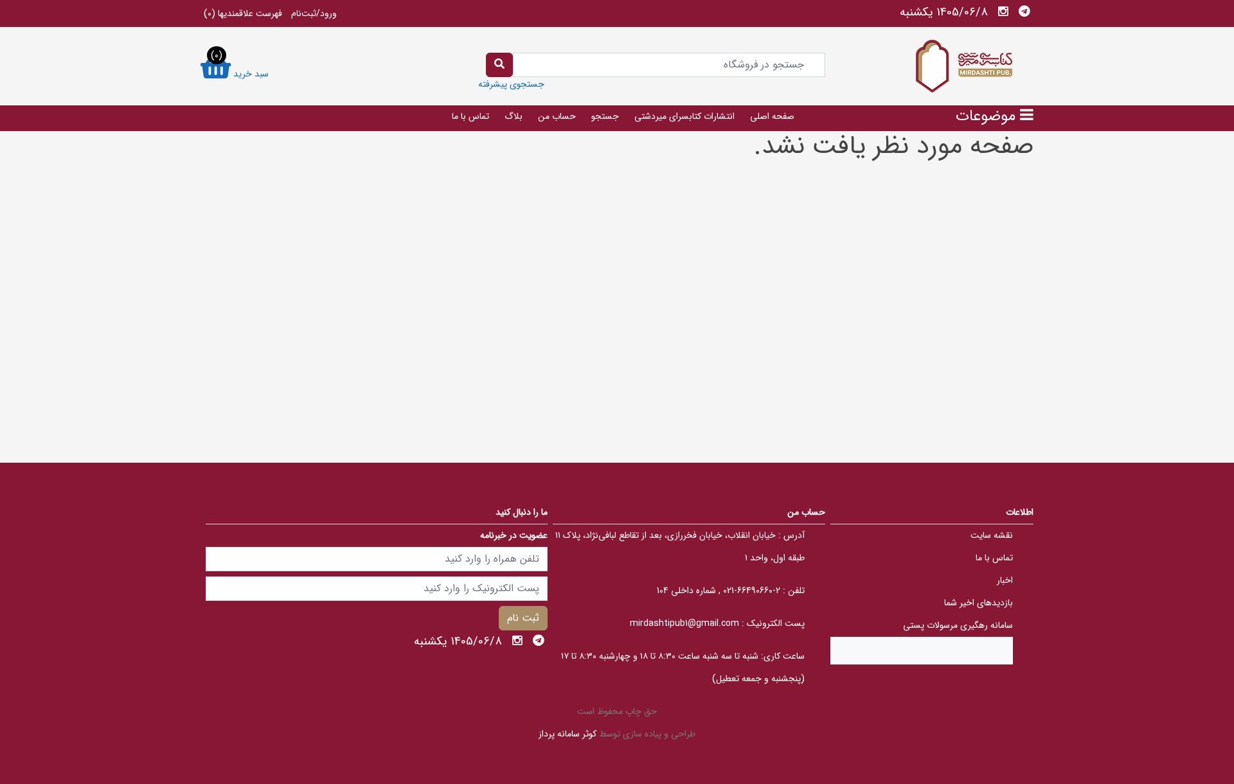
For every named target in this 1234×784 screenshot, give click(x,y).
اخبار (1005, 580)
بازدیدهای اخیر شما (978, 603)
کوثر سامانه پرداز (567, 734)
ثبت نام (523, 618)
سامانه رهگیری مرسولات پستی (958, 625)
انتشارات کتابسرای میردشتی (684, 116)
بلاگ (514, 116)
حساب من (557, 116)
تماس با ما (470, 116)
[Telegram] (1024, 11)
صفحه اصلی (772, 116)
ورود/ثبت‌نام (314, 13)
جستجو (605, 116)
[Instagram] (1003, 11)
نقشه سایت (991, 535)
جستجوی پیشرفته (511, 84)
